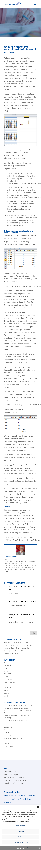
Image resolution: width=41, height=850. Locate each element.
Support (6, 744)
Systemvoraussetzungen (12, 746)
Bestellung (7, 735)
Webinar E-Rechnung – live (13, 738)
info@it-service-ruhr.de (13, 783)
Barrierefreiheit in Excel (12, 653)
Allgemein (7, 666)
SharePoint (7, 688)
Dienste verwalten (20, 825)
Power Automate (9, 682)
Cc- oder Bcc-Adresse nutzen (22, 705)
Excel (5, 668)
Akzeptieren (20, 831)
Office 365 (7, 674)
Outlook (6, 677)
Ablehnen (20, 837)
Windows (7, 693)
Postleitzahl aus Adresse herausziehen (17, 648)
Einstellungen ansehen (20, 842)
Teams (6, 690)
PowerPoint (8, 685)
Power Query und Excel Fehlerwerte (16, 651)
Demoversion (8, 732)
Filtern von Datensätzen (20, 720)
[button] (38, 807)
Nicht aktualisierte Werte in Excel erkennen (18, 645)
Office (6, 671)
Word (6, 696)
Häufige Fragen (9, 741)
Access (6, 663)
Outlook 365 (8, 679)
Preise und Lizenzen (11, 730)
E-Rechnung (8, 727)
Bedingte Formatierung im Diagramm (16, 642)
